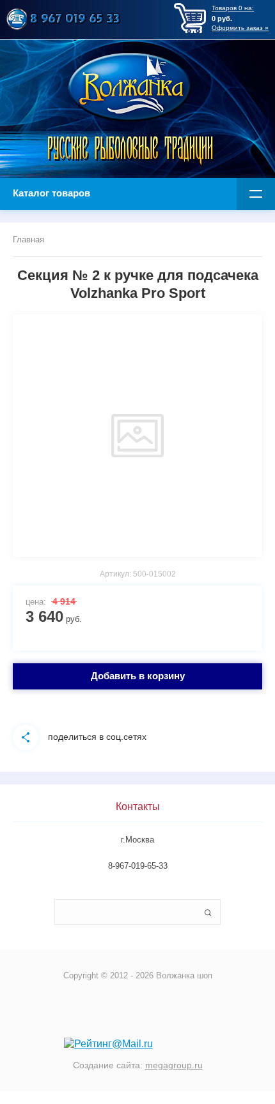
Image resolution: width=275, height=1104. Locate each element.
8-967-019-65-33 (138, 866)
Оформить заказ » (240, 27)
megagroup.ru (174, 1065)
